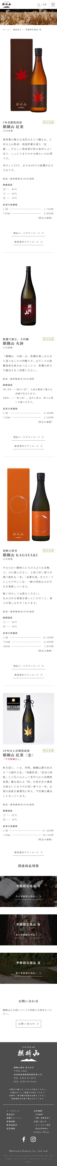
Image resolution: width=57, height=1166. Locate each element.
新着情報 (11, 1121)
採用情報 (11, 1128)
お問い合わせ (26, 1023)
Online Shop (41, 1132)
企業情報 (38, 1111)
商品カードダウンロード (26, 232)
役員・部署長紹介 (43, 1118)
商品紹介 (11, 1114)
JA (38, 4)
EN (45, 4)
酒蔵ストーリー (14, 1118)
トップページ (13, 1111)
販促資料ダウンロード (26, 241)
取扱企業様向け (42, 1128)
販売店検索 (12, 1125)
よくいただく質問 (43, 1125)
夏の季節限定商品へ (27, 973)
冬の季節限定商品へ (27, 896)
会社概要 (39, 1114)
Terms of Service (43, 1158)
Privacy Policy (20, 1158)
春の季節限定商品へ (27, 934)
